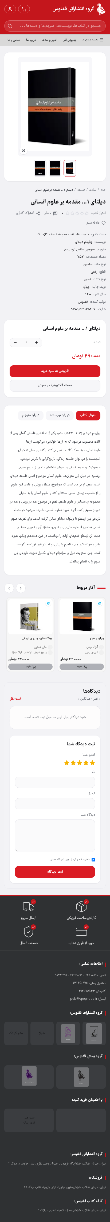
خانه (103, 190)
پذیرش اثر (69, 40)
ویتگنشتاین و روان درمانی (37, 638)
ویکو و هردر (97, 638)
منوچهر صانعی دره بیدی (79, 249)
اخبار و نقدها (49, 40)
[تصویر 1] (70, 168)
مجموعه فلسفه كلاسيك (53, 234)
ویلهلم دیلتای (83, 242)
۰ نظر (48, 213)
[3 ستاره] (79, 762)
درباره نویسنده (59, 415)
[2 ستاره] (86, 762)
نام (93, 772)
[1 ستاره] (92, 762)
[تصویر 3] (40, 168)
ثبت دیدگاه (55, 872)
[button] (55, 106)
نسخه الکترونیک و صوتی (55, 385)
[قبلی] (21, 588)
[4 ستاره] (73, 762)
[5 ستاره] (66, 762)
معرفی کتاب (88, 415)
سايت (92, 190)
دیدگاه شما (88, 815)
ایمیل (91, 793)
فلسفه (81, 190)
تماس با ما (13, 40)
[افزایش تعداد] (36, 342)
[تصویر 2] (55, 168)
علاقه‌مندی (93, 222)
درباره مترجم (30, 415)
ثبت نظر (15, 699)
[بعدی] (9, 588)
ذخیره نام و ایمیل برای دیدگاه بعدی (69, 859)
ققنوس (83, 302)
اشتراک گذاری (25, 213)
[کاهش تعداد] (15, 342)
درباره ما (31, 40)
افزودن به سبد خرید (55, 371)
